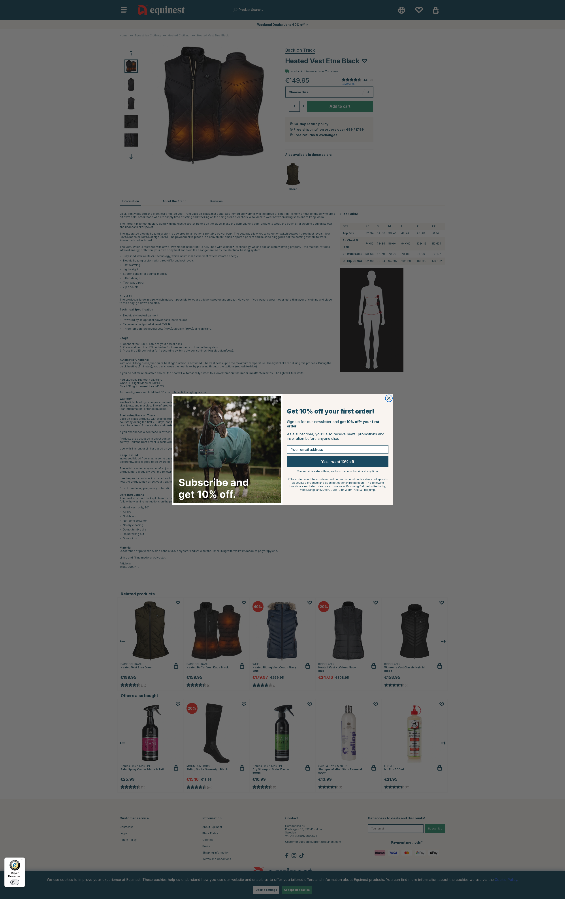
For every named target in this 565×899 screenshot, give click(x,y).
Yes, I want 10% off (337, 461)
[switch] (14, 882)
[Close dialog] (388, 398)
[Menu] (22, 860)
